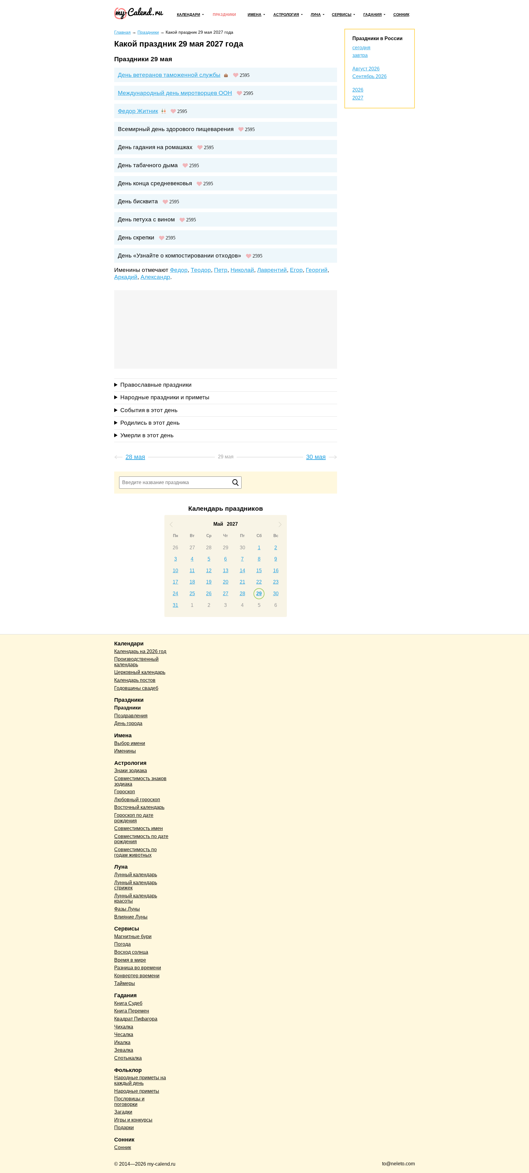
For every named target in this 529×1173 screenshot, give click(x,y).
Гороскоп (124, 791)
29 (225, 547)
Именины (125, 751)
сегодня (361, 47)
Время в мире (130, 960)
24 (175, 593)
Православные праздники (156, 385)
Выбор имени (129, 743)
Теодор (201, 270)
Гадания (372, 15)
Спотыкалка (128, 1058)
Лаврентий (272, 270)
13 (225, 570)
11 (192, 570)
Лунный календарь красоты (135, 898)
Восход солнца (131, 952)
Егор (296, 270)
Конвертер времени (136, 975)
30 (242, 547)
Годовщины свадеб (136, 688)
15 (259, 570)
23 (276, 582)
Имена (254, 15)
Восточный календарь (139, 807)
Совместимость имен (138, 828)
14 (242, 570)
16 (276, 570)
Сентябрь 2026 (369, 76)
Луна (316, 15)
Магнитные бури (133, 936)
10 (175, 570)
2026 (357, 89)
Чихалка (123, 1026)
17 (175, 582)
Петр (220, 270)
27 (192, 547)
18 (192, 582)
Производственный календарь (136, 661)
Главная (122, 32)
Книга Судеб (128, 1003)
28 (209, 547)
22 (259, 582)
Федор (179, 270)
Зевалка (123, 1050)
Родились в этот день (150, 422)
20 (225, 582)
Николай (242, 270)
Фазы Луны (127, 909)
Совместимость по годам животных (135, 852)
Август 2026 (366, 68)
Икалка (122, 1042)
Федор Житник (138, 111)
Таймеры (124, 983)
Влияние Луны (131, 916)
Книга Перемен (131, 1010)
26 (175, 547)
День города (128, 723)
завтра (360, 55)
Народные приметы (136, 1091)
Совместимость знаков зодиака (140, 781)
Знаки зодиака (130, 770)
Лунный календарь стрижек (135, 885)
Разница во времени (137, 967)
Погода (122, 944)
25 (192, 593)
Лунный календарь (135, 874)
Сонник (401, 15)
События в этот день (149, 410)
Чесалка (123, 1034)
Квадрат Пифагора (135, 1018)
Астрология (286, 15)
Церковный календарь (139, 672)
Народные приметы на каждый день (140, 1080)
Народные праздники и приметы (164, 397)
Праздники (224, 15)
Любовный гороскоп (137, 799)
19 (209, 582)
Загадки (123, 1112)
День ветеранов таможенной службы (169, 75)
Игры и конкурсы (133, 1119)
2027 (357, 97)
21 (242, 582)
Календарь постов (135, 680)
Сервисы (341, 15)
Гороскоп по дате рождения (133, 818)
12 (209, 570)
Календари (188, 15)
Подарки (124, 1127)
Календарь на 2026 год (140, 651)
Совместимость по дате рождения (141, 839)
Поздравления (131, 715)
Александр (155, 277)
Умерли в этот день (147, 435)
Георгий (317, 270)
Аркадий (125, 277)
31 (175, 605)
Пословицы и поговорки (129, 1101)
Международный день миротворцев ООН (175, 93)
